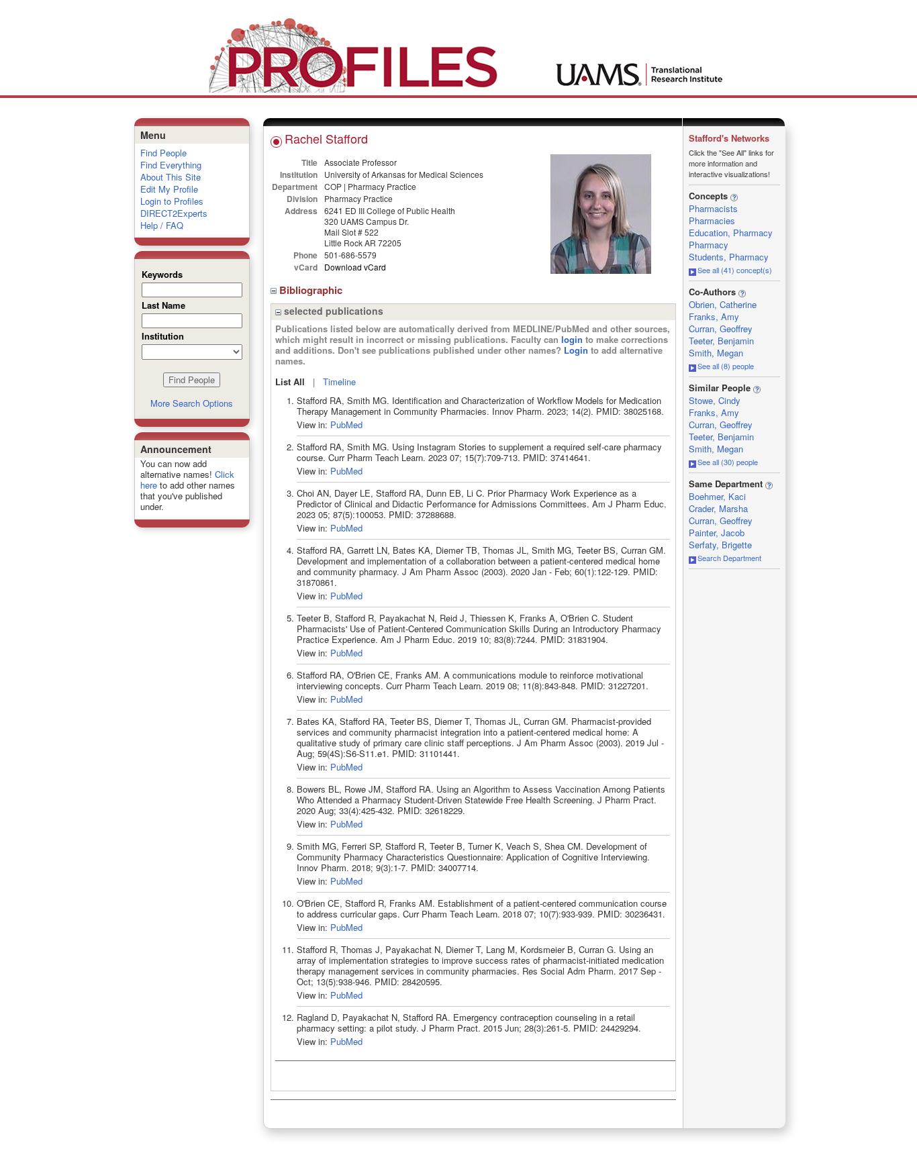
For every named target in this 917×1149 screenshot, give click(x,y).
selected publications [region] (332, 310)
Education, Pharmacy (731, 232)
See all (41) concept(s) (734, 269)
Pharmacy (708, 244)
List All (290, 381)
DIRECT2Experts (173, 213)
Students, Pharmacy (729, 256)
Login (576, 350)
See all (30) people (727, 461)
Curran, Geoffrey (721, 328)
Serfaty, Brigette (720, 544)
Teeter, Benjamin (721, 340)
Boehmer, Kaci (717, 496)
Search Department (729, 557)
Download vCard (355, 266)
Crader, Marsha (718, 508)
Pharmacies (712, 220)
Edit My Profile (169, 189)
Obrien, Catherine (723, 304)
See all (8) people (725, 365)
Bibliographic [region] (312, 290)
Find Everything (170, 164)
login (572, 339)
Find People (163, 152)
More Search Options (191, 403)
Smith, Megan (716, 352)
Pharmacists (713, 208)
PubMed (346, 424)
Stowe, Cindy (714, 400)
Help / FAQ (161, 225)
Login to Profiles (171, 201)
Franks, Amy (714, 316)
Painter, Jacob (716, 532)
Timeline (339, 381)
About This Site (170, 176)
